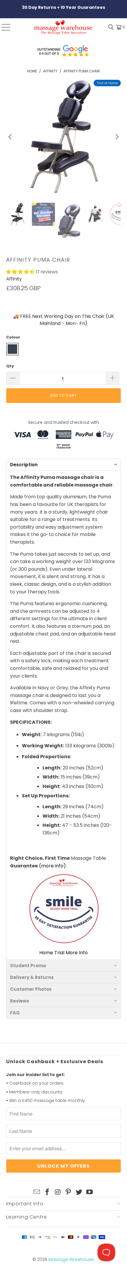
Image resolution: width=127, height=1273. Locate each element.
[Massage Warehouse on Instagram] (57, 1192)
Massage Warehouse (71, 1259)
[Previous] (10, 137)
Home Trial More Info (63, 952)
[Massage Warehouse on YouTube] (89, 1192)
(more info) (52, 865)
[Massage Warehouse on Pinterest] (68, 1192)
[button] (20, 271)
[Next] (116, 137)
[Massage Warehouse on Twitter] (79, 1192)
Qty (10, 366)
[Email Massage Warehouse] (36, 1192)
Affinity (14, 278)
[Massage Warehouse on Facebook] (47, 1192)
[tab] (63, 464)
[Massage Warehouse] (63, 27)
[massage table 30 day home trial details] (63, 909)
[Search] (109, 27)
